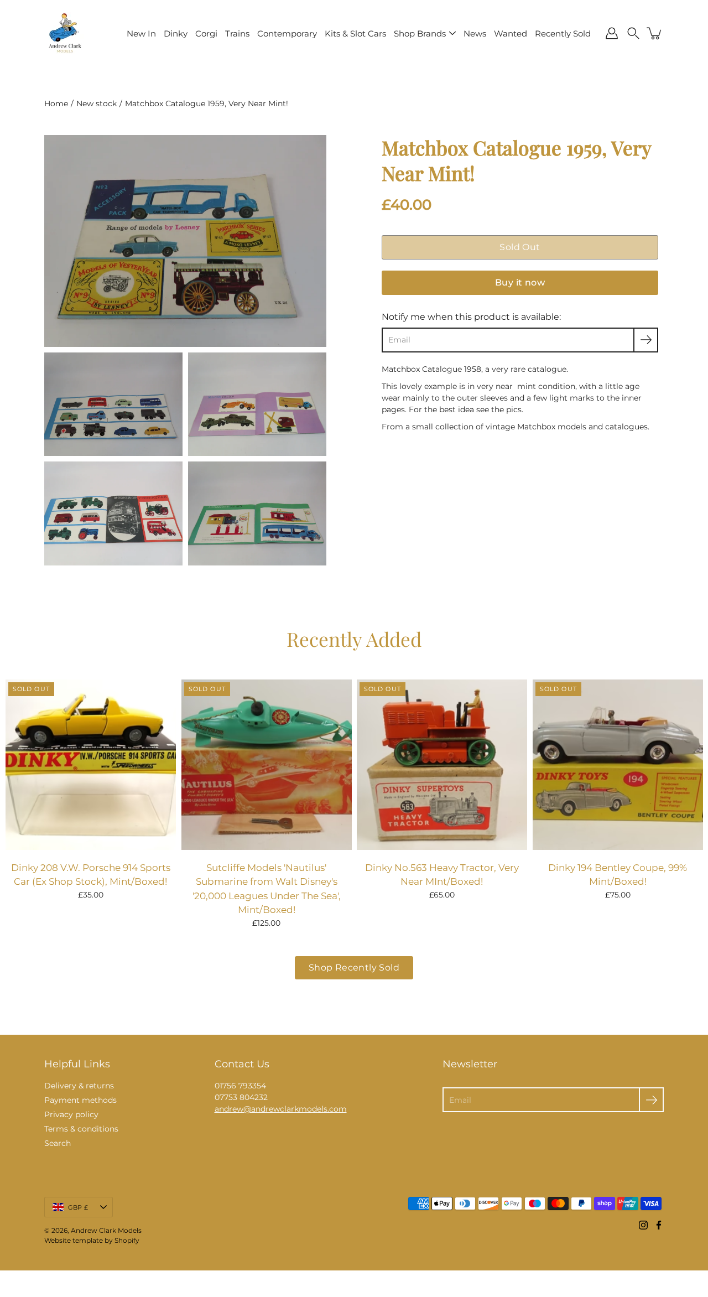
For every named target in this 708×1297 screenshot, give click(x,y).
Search (57, 1143)
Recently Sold (563, 33)
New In (141, 33)
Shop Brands (420, 33)
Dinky (176, 33)
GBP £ (78, 1207)
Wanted (510, 33)
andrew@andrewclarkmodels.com (281, 1109)
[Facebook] (659, 1225)
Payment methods (80, 1100)
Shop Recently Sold (354, 967)
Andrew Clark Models (106, 1230)
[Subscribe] (645, 340)
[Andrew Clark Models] (65, 33)
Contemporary (287, 33)
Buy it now (520, 282)
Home (56, 103)
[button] (633, 33)
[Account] (612, 33)
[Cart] (655, 33)
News (475, 33)
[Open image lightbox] (113, 407)
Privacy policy (71, 1114)
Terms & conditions (81, 1129)
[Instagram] (643, 1225)
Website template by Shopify (91, 1240)
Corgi (206, 33)
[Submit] (651, 1099)
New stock (96, 103)
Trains (237, 33)
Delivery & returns (79, 1086)
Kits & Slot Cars (355, 33)
